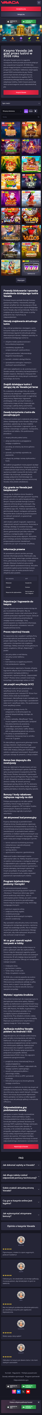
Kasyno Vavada (21, 92)
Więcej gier (21, 280)
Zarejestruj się (21, 9)
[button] (2, 30)
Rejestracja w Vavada (21, 1146)
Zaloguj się (21, 14)
